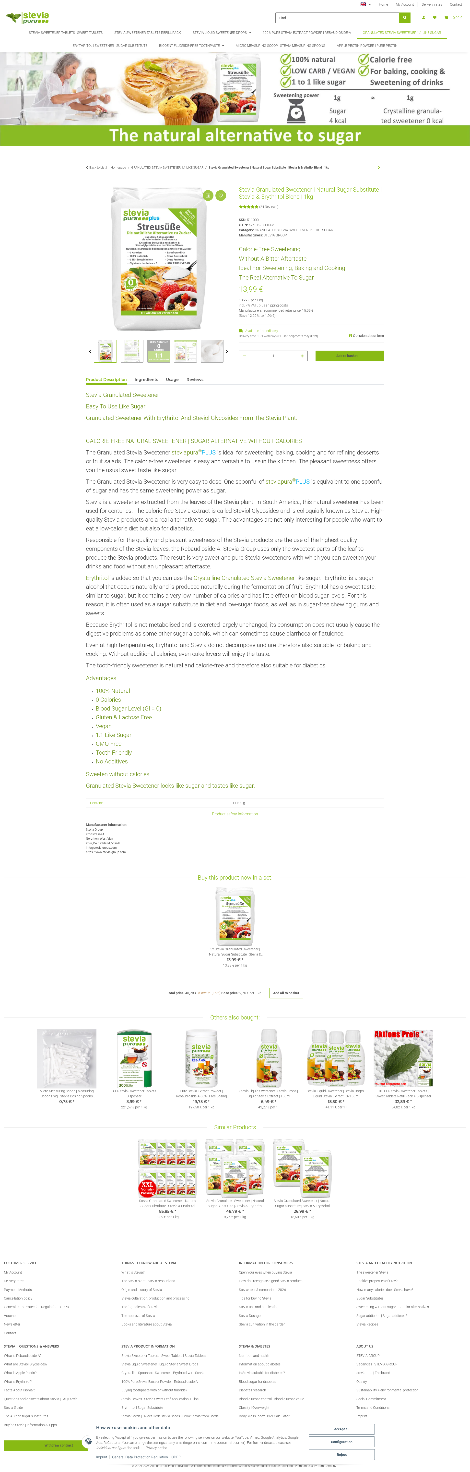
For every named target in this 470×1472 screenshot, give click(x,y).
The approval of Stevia (138, 1316)
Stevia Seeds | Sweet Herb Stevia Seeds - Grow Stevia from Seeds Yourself (170, 1418)
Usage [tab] (172, 379)
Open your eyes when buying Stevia (265, 1272)
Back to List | (98, 167)
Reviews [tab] (195, 379)
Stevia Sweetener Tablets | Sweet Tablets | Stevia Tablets (163, 1356)
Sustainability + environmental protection (387, 1390)
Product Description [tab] (106, 379)
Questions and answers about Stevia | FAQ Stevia (41, 1399)
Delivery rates (432, 4)
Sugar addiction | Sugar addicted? (381, 1316)
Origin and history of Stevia (141, 1290)
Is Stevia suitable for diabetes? (262, 1373)
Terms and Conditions (372, 1408)
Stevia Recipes (367, 1324)
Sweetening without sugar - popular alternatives (392, 1307)
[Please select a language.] (366, 4)
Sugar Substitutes (370, 1298)
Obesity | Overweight (254, 1408)
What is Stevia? (132, 1272)
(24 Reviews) (269, 207)
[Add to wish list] (220, 195)
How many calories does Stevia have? (384, 1290)
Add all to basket (286, 993)
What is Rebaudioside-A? (22, 1356)
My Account (405, 4)
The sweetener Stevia (372, 1272)
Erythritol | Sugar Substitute (142, 1408)
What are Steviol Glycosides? (25, 1364)
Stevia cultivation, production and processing (155, 1298)
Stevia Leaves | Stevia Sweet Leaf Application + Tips (160, 1399)
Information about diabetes (260, 1364)
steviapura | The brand (373, 1373)
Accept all (342, 1429)
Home (383, 4)
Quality (361, 1382)
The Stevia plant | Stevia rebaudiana (148, 1281)
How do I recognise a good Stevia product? (271, 1281)
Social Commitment (371, 1399)
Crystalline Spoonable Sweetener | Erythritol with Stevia (162, 1373)
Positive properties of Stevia (377, 1281)
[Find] (405, 17)
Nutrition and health (254, 1356)
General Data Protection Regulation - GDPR (146, 1457)
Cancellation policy (18, 1298)
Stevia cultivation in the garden (262, 1324)
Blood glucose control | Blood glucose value (271, 1399)
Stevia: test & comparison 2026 (262, 1290)
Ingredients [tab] (146, 379)
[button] (423, 17)
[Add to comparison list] (208, 195)
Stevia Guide (13, 1408)
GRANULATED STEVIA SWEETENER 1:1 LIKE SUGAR (294, 230)
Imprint (101, 1457)
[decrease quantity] (244, 356)
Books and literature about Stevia (146, 1324)
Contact (456, 4)
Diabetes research (252, 1390)
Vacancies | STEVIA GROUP (377, 1364)
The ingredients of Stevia (140, 1307)
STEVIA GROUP (368, 1356)
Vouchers (11, 1316)
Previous (90, 351)
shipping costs (277, 305)
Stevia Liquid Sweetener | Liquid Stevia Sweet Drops (159, 1364)
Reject (342, 1455)
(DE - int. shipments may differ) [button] (297, 336)
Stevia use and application (259, 1307)
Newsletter (12, 1324)
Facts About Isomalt (19, 1390)
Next (227, 351)
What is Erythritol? (18, 1382)
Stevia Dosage (249, 1316)
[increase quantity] (302, 356)
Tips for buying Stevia (255, 1298)
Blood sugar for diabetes (257, 1382)
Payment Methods (18, 1290)
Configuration (341, 1442)
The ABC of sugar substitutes (26, 1416)
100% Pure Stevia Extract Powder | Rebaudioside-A (159, 1382)
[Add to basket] (90, 183)
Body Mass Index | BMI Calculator (264, 1416)
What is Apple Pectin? (20, 1373)
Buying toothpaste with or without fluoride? (154, 1390)
